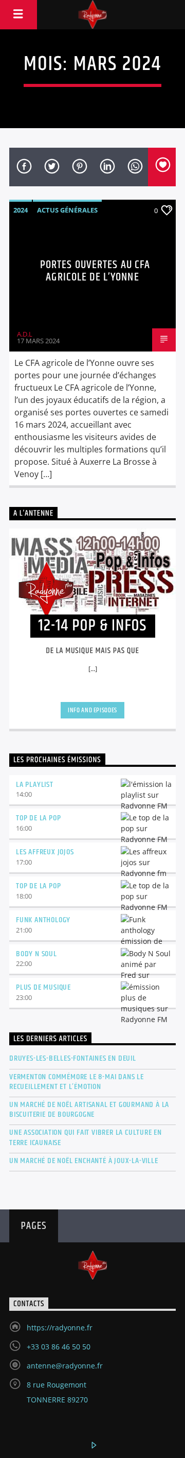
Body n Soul (36, 953)
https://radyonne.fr (59, 1327)
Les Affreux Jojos (45, 852)
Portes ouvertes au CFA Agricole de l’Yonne (95, 271)
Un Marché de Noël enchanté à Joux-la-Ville (83, 1161)
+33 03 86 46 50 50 (58, 1346)
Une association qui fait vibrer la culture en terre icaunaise (85, 1137)
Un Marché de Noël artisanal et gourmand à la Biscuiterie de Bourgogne (89, 1109)
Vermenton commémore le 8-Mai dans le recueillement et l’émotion (76, 1082)
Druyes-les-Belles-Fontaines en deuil (72, 1058)
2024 (20, 210)
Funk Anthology (43, 920)
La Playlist (34, 784)
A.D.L (24, 334)
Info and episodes (92, 710)
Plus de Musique (43, 987)
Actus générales (67, 210)
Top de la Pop (38, 818)
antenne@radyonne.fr (65, 1366)
